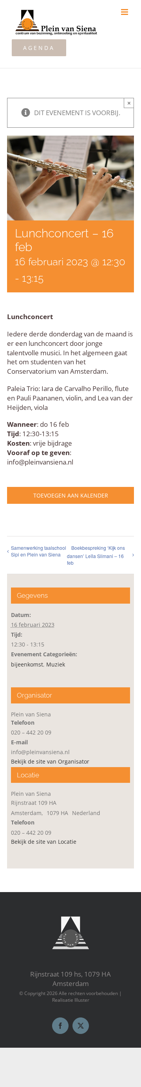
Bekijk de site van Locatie (43, 841)
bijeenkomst (27, 664)
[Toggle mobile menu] (125, 12)
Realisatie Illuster (70, 1000)
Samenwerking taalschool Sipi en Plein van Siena (38, 551)
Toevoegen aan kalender (70, 495)
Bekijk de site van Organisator (50, 761)
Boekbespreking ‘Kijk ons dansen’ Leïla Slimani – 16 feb (96, 555)
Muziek (55, 664)
